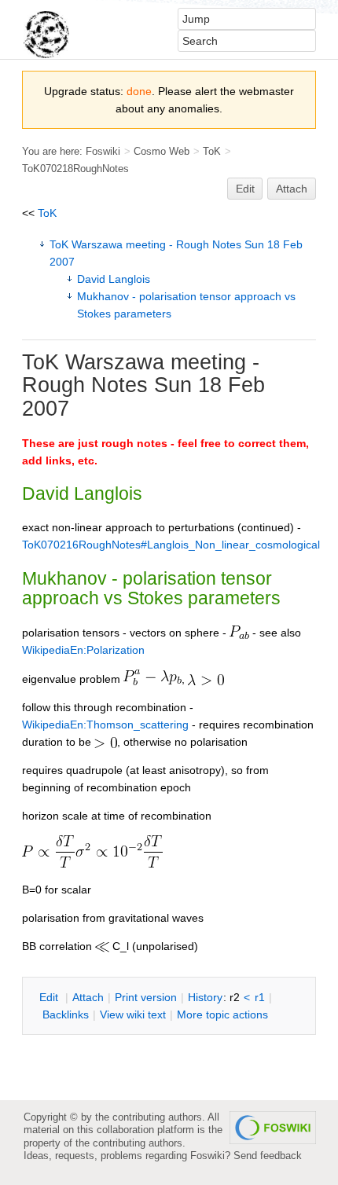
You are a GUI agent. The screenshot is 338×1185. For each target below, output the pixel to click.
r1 (260, 997)
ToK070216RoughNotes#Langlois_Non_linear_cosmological (171, 544)
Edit (245, 188)
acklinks (65, 1014)
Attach (291, 188)
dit (50, 997)
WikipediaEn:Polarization (83, 650)
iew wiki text (133, 1014)
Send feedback (267, 1155)
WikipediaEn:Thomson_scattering (105, 724)
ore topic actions (222, 1014)
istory (205, 997)
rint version (146, 997)
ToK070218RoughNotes (75, 168)
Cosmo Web (161, 151)
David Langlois (113, 279)
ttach (88, 997)
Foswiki (103, 151)
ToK (212, 151)
